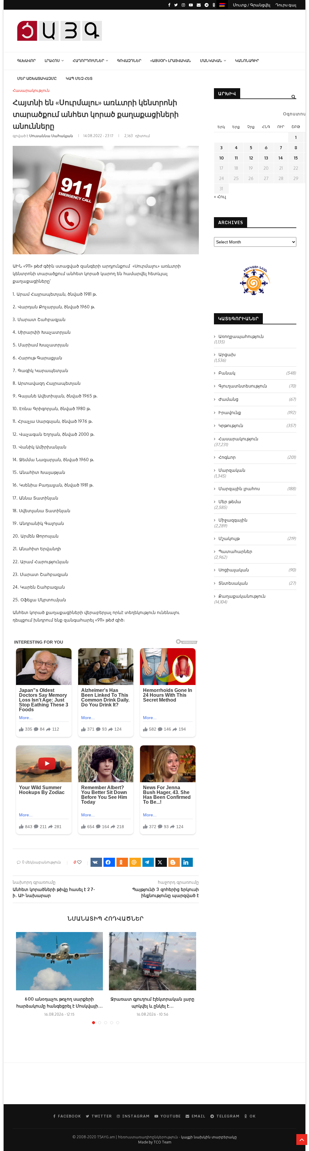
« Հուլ (220, 196)
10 (221, 157)
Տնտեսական (257, 583)
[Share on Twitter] (161, 862)
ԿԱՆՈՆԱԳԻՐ (247, 60)
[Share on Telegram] (148, 862)
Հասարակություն (31, 90)
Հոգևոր (257, 457)
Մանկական (211, 60)
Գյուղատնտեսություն (257, 385)
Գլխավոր (26, 60)
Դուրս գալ (286, 4)
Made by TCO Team (154, 1142)
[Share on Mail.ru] (135, 862)
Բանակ (257, 372)
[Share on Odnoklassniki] (122, 862)
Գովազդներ (129, 60)
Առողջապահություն (241, 336)
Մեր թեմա (229, 501)
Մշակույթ (257, 538)
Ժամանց (257, 399)
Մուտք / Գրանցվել (251, 4)
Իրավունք (257, 412)
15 (296, 157)
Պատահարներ (235, 551)
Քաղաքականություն (242, 596)
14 (281, 157)
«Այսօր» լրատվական (170, 60)
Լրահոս (52, 60)
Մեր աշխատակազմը (37, 78)
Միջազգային (232, 519)
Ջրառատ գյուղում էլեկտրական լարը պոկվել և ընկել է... (152, 1002)
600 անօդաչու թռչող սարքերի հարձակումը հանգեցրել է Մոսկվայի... (59, 1002)
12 (251, 157)
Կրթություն (257, 425)
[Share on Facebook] (109, 862)
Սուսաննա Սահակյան (51, 135)
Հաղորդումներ (88, 60)
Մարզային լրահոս (257, 488)
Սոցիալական (257, 569)
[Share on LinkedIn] (187, 862)
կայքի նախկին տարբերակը (209, 1137)
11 (236, 157)
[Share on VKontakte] (96, 862)
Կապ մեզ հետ (79, 78)
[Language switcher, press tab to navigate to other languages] (222, 4)
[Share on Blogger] (174, 862)
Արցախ (227, 354)
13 (266, 157)
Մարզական (231, 470)
